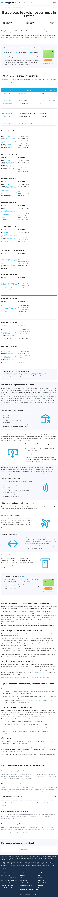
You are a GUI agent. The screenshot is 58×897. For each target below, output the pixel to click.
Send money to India (5, 875)
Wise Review (22, 875)
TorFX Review (23, 877)
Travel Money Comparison (7, 885)
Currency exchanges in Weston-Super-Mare (28, 848)
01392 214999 (7, 160)
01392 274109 (7, 184)
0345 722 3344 (7, 208)
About (50, 2)
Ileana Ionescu (32, 22)
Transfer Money (18, 2)
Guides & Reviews (24, 872)
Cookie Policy (41, 880)
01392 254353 (7, 351)
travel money (46, 396)
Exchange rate (43, 2)
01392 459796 (7, 327)
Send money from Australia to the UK (9, 880)
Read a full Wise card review (48, 63)
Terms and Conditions (43, 882)
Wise (6, 48)
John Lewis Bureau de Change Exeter (9, 110)
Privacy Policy (41, 885)
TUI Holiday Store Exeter (7, 106)
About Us (40, 872)
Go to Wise (48, 60)
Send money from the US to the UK (8, 877)
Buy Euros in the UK (5, 882)
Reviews (25, 2)
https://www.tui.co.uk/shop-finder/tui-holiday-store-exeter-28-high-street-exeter (9, 235)
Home (2, 7)
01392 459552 (7, 136)
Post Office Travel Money (7, 93)
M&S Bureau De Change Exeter (8, 96)
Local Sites (40, 877)
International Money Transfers (8, 872)
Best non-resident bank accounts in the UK (29, 889)
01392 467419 (7, 304)
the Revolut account (33, 700)
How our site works (42, 887)
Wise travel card (17, 56)
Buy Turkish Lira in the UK (6, 887)
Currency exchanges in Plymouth (9, 848)
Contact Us (40, 875)
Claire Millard (9, 22)
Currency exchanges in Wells (46, 848)
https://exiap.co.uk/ (12, 856)
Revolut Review (23, 880)
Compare (36, 2)
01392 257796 (7, 232)
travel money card (37, 672)
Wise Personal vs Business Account (27, 882)
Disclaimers (55, 7)
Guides (31, 2)
